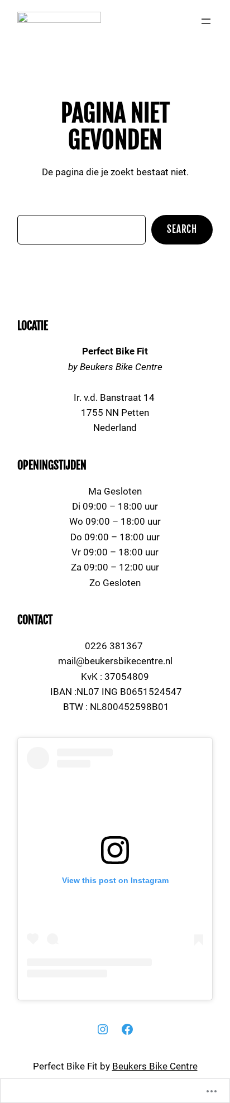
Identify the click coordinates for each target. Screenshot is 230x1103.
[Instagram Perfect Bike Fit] (102, 1029)
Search (182, 229)
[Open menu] (206, 21)
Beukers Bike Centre (155, 1066)
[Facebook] (127, 1029)
